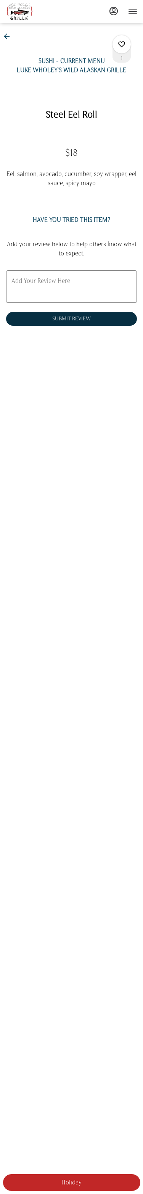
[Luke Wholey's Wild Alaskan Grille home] (40, 11)
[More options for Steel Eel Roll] (121, 44)
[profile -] (113, 11)
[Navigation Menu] (132, 11)
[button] (9, 36)
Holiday (71, 1182)
